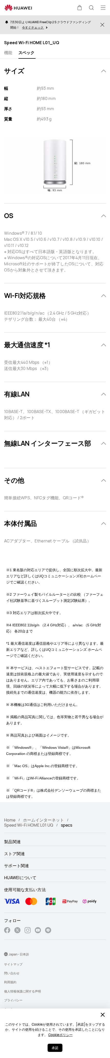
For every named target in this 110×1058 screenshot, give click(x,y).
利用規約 (10, 982)
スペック (26, 52)
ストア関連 (14, 853)
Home (9, 820)
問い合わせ (11, 973)
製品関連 (12, 841)
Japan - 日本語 (19, 954)
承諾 (55, 1047)
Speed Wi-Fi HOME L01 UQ (28, 825)
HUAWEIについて (20, 877)
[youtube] (38, 931)
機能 (8, 52)
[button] (79, 8)
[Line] (48, 931)
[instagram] (28, 931)
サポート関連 (16, 865)
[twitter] (17, 931)
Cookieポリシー (60, 1034)
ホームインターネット (43, 820)
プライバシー (13, 1000)
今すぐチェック (33, 27)
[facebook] (7, 931)
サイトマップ (13, 964)
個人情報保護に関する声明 (22, 991)
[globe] (6, 954)
